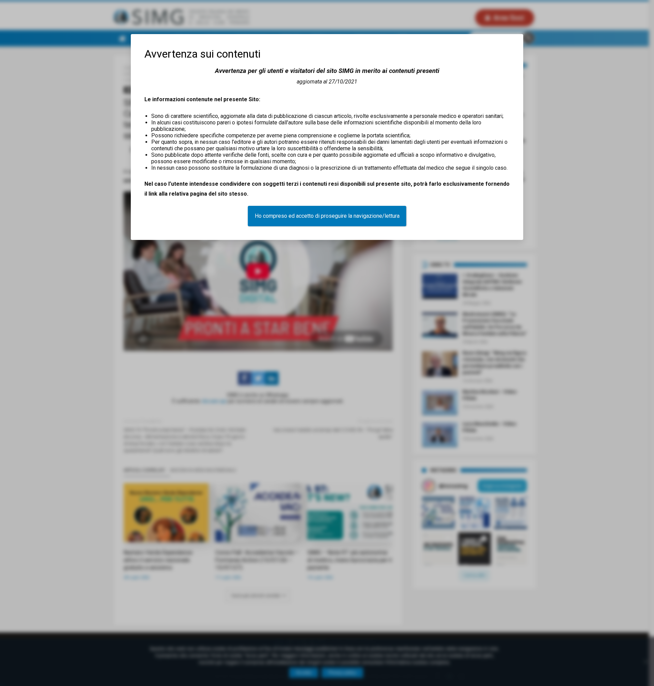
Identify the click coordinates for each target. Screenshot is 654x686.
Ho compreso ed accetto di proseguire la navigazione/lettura (327, 216)
